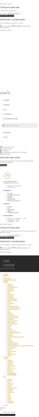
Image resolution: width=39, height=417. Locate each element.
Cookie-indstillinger (9, 264)
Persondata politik (9, 266)
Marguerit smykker (12, 321)
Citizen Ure (10, 296)
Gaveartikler (10, 209)
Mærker (6, 281)
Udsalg (9, 211)
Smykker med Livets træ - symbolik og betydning (20, 345)
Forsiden (7, 100)
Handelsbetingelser (12, 212)
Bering (9, 291)
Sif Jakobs (10, 341)
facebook (6, 260)
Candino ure (10, 294)
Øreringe (9, 360)
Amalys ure (10, 286)
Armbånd (9, 363)
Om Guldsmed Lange (11, 119)
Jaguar (9, 312)
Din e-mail (3, 14)
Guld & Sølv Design (12, 306)
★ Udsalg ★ (8, 114)
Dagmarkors (10, 297)
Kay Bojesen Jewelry (12, 316)
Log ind (6, 405)
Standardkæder (11, 373)
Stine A (9, 350)
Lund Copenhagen (12, 318)
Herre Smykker (11, 366)
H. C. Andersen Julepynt (13, 307)
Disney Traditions (12, 300)
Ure (5, 109)
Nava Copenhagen (12, 323)
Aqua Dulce (10, 288)
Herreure (9, 380)
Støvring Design (11, 351)
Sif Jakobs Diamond (12, 342)
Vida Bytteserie (11, 354)
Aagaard (9, 284)
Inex (8, 310)
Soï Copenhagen (11, 347)
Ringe (8, 367)
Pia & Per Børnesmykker (14, 332)
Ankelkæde (10, 372)
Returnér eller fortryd (13, 200)
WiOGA (9, 356)
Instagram (7, 261)
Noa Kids (9, 325)
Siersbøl (9, 339)
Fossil (8, 304)
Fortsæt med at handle (7, 415)
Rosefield (10, 334)
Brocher (9, 370)
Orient (9, 328)
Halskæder (10, 361)
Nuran (9, 326)
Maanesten (10, 319)
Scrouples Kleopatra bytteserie (15, 337)
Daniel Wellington (12, 299)
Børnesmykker (11, 369)
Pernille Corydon (11, 331)
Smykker (7, 105)
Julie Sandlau (10, 315)
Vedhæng (10, 364)
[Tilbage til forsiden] (5, 94)
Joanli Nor (10, 313)
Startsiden (3, 165)
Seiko (8, 338)
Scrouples (10, 335)
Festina (9, 302)
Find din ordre (11, 199)
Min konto (7, 132)
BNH (8, 293)
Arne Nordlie (10, 290)
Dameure (9, 379)
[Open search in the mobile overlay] (19, 125)
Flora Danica (10, 303)
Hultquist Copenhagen (13, 309)
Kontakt (9, 196)
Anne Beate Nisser (12, 287)
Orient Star (10, 329)
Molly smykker (11, 322)
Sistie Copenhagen (12, 344)
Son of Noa (10, 348)
